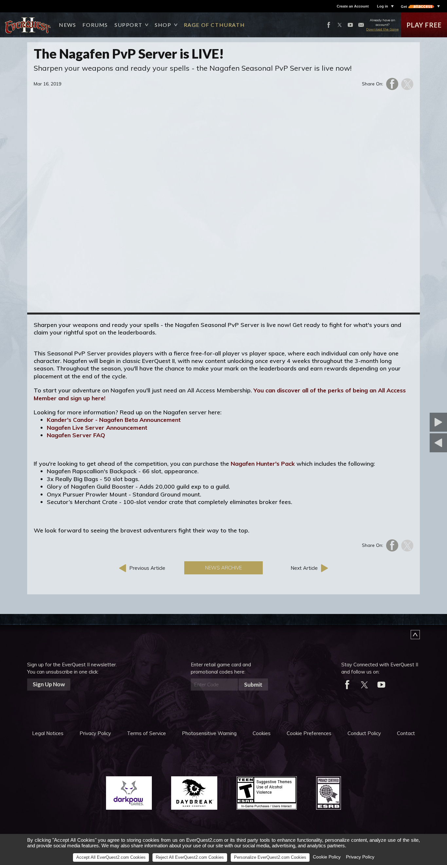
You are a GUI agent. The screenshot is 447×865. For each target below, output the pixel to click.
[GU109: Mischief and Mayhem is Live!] (406, 442)
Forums (95, 25)
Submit (253, 684)
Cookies (262, 733)
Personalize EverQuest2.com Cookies (270, 857)
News (67, 25)
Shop (163, 25)
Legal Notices (47, 733)
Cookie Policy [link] (327, 856)
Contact (406, 733)
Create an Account (353, 6)
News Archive (223, 568)
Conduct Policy (364, 733)
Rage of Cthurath (214, 25)
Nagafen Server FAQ (76, 435)
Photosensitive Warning (209, 733)
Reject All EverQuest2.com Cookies (190, 857)
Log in (382, 6)
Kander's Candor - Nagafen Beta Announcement (114, 419)
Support (128, 25)
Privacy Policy (95, 733)
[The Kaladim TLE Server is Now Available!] (406, 422)
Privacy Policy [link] (360, 856)
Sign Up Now (49, 684)
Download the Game (382, 29)
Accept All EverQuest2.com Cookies (111, 857)
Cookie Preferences (309, 733)
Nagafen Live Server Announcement (97, 427)
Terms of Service (146, 733)
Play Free (424, 25)
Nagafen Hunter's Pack (263, 463)
